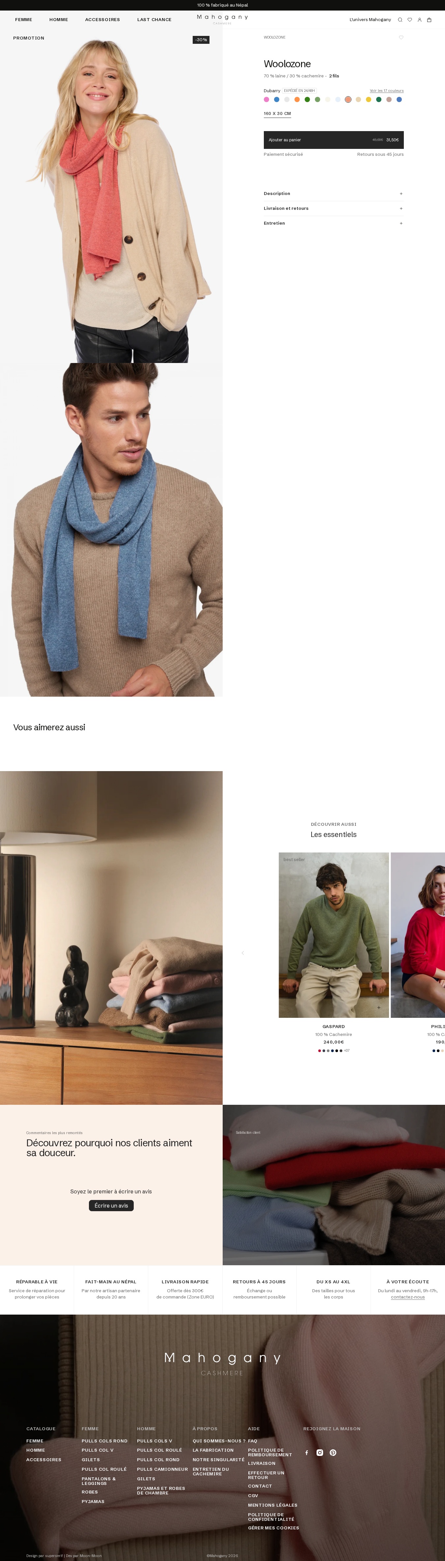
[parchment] (327, 99)
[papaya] (297, 99)
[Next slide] (425, 953)
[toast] (389, 99)
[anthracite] (323, 1050)
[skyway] (338, 99)
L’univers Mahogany (370, 19)
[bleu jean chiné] (399, 99)
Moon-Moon (91, 1556)
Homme (58, 19)
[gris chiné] (328, 1050)
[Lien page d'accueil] (222, 20)
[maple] (358, 99)
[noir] (336, 1050)
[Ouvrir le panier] (429, 20)
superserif (54, 1556)
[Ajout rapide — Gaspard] (379, 1007)
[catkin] (287, 99)
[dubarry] (348, 99)
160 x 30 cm (277, 113)
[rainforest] (307, 99)
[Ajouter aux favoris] (401, 37)
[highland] (378, 99)
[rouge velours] (319, 1050)
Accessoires (102, 19)
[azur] (276, 99)
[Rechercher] (400, 20)
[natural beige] (442, 1050)
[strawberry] (266, 99)
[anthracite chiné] (341, 1050)
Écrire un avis (111, 1205)
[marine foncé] (332, 1050)
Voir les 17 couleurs (387, 91)
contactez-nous (408, 1296)
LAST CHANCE (154, 19)
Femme (23, 19)
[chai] (317, 99)
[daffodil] (368, 99)
